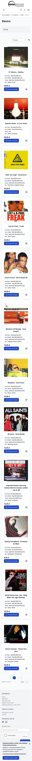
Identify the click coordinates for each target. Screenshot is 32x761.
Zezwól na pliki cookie (11, 758)
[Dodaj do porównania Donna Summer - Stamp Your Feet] (26, 668)
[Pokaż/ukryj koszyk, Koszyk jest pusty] (28, 10)
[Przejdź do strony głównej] (16, 4)
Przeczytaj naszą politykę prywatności (14, 754)
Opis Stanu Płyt (6, 701)
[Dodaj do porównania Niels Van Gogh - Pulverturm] (26, 192)
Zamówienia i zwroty (7, 712)
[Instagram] (6, 722)
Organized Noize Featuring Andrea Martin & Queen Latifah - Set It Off (16, 487)
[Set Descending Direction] (29, 40)
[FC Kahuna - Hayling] (16, 57)
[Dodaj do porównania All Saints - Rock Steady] (26, 451)
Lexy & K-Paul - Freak (16, 226)
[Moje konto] (24, 9)
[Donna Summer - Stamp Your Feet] (16, 634)
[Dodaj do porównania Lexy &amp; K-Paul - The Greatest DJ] (26, 294)
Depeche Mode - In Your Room (16, 123)
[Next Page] (21, 677)
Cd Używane (15, 15)
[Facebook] (3, 722)
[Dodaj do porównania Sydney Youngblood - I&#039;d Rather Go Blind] (26, 561)
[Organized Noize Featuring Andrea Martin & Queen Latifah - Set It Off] (16, 471)
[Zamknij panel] (29, 744)
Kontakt (4, 714)
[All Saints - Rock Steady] (16, 419)
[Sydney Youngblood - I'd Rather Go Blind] (16, 527)
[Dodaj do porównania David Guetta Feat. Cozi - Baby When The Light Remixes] (26, 614)
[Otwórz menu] (4, 10)
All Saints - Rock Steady (16, 434)
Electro (27, 15)
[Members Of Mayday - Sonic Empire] (16, 314)
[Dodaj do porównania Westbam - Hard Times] (26, 400)
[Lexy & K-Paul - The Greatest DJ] (16, 263)
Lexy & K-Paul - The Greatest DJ (16, 278)
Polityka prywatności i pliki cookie (11, 705)
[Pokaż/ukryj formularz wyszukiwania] (21, 9)
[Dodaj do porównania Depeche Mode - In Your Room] (26, 140)
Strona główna (6, 15)
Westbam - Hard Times (16, 383)
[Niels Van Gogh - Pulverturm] (16, 160)
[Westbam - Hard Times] (16, 368)
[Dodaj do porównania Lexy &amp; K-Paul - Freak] (26, 243)
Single (22, 15)
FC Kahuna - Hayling (16, 72)
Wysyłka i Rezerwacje (8, 703)
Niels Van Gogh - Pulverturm (16, 175)
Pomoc (4, 697)
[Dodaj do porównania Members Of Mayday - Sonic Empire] (26, 348)
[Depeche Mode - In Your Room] (16, 108)
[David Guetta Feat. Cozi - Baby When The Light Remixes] (16, 580)
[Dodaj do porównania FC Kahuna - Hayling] (26, 89)
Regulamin (5, 699)
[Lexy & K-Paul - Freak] (16, 211)
